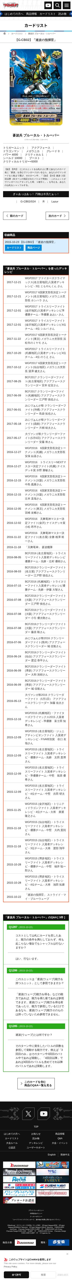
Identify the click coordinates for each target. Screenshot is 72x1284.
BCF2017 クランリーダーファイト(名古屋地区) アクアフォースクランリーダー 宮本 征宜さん (45, 381)
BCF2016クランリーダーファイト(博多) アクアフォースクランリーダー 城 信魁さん (45, 684)
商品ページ (33, 247)
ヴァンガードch (48, 5)
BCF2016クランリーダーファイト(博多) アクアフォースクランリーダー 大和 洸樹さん (45, 670)
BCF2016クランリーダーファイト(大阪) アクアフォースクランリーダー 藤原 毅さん (45, 628)
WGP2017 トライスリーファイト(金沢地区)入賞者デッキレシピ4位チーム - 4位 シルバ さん (45, 324)
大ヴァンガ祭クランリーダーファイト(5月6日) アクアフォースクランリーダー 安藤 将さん (45, 437)
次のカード (55, 215)
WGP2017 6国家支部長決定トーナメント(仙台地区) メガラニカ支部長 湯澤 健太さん (46, 367)
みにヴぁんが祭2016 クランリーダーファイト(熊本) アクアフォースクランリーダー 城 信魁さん (45, 642)
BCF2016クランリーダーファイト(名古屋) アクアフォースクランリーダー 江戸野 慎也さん (45, 571)
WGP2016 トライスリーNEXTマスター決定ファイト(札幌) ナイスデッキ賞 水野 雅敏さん (45, 466)
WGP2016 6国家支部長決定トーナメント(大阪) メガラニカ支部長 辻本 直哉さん (45, 494)
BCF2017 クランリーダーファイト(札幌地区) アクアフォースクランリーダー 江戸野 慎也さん (45, 395)
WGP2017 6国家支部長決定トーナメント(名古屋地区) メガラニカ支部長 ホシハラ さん (46, 296)
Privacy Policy (10, 1266)
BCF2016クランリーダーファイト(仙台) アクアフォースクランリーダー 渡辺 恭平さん (45, 656)
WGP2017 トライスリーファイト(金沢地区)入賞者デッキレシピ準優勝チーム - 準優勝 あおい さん (45, 310)
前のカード (16, 215)
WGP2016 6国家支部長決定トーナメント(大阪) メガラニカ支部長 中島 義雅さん (45, 480)
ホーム (4, 33)
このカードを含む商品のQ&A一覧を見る (38, 1083)
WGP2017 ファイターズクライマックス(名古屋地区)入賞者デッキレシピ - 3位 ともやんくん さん (45, 282)
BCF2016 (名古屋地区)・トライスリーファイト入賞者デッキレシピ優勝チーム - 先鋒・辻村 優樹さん (45, 557)
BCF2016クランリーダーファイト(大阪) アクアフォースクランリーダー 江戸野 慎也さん (45, 599)
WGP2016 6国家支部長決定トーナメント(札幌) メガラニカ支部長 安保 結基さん (45, 452)
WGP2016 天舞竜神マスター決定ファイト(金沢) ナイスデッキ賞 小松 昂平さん (45, 522)
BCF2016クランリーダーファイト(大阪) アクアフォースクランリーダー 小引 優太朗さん (45, 613)
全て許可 (16, 1274)
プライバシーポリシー (36, 1210)
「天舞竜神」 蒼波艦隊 (39, 547)
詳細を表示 (63, 1275)
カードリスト (17, 34)
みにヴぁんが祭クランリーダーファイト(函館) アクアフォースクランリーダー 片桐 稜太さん (45, 423)
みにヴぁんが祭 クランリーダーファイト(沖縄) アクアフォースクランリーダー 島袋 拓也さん (45, 409)
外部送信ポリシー (36, 1213)
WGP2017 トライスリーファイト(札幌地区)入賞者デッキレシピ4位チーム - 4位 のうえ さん (45, 352)
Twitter (28, 1114)
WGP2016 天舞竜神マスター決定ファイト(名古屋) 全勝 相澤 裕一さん (44, 537)
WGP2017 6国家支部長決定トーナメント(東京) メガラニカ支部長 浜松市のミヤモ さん (46, 338)
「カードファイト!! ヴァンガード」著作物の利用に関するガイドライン (36, 1219)
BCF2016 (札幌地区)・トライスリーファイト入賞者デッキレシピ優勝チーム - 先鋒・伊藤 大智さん (45, 585)
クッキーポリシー (36, 1216)
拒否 (43, 1274)
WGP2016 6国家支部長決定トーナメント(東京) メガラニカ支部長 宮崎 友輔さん (45, 508)
